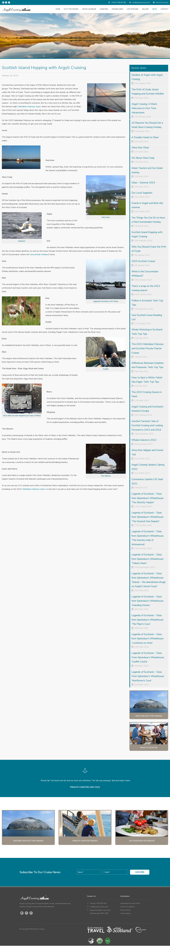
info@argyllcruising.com (141, 2)
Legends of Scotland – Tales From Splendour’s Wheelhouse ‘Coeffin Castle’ (148, 657)
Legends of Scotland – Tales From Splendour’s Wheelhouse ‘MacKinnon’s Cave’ (148, 676)
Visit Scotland (125, 913)
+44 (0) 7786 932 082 (118, 2)
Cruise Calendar (89, 9)
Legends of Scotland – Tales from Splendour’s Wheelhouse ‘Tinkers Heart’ (147, 559)
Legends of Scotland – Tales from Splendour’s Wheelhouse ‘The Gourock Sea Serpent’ (147, 517)
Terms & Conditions (127, 907)
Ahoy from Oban (140, 147)
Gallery (145, 9)
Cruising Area (117, 9)
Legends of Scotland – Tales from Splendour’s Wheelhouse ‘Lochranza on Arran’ (147, 639)
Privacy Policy (125, 910)
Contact (165, 9)
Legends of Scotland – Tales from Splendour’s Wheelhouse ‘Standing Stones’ (147, 601)
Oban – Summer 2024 (143, 182)
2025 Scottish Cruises (143, 261)
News (154, 9)
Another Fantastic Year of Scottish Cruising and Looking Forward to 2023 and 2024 (147, 425)
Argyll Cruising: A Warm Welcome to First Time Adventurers (144, 108)
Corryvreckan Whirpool (39, 254)
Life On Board (132, 9)
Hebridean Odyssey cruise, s (34, 489)
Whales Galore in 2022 (144, 440)
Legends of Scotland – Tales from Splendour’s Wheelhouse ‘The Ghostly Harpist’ (147, 498)
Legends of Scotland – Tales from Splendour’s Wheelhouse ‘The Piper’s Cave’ (147, 620)
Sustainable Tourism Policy (130, 903)
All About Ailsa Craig (143, 158)
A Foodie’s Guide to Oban (145, 137)
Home (58, 9)
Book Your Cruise (162, 2)
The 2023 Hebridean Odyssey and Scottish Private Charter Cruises (148, 348)
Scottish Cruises (71, 9)
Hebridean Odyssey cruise (29, 106)
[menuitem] (58, 9)
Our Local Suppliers (142, 192)
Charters (104, 9)
